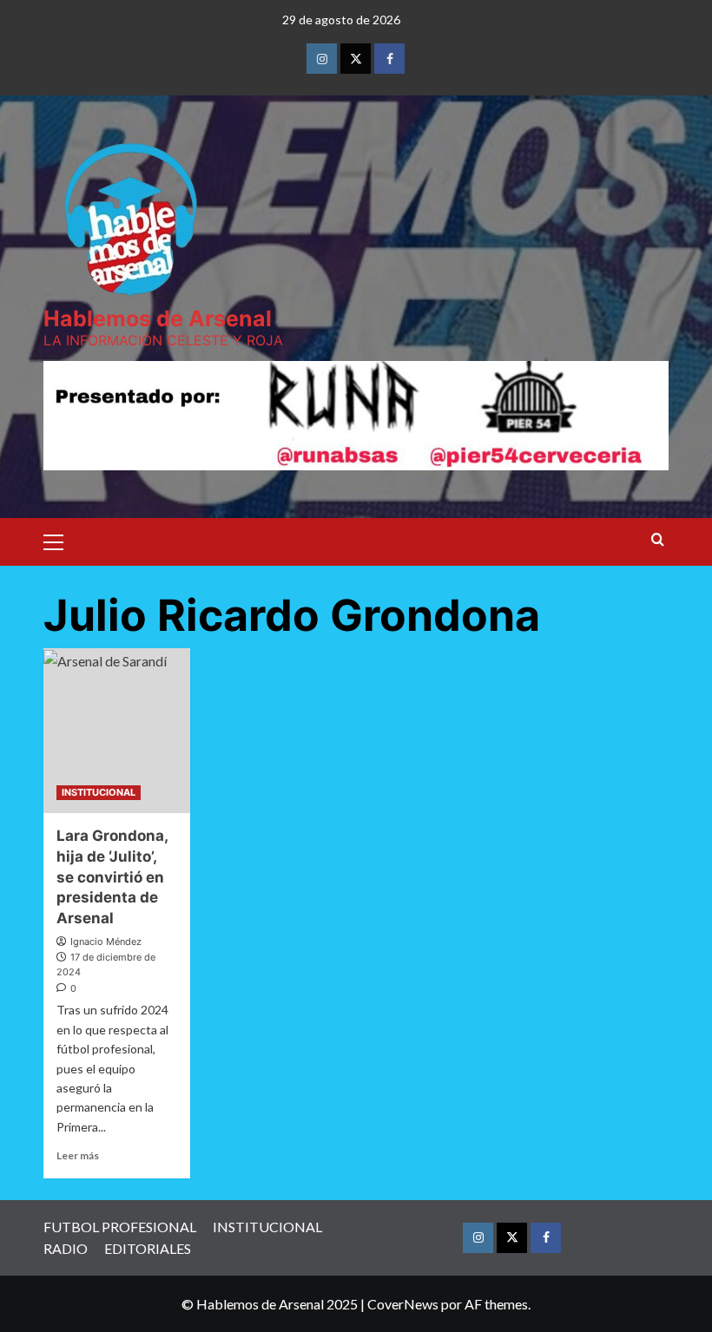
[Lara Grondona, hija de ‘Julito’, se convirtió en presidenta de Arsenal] (116, 730)
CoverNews (402, 1304)
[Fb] (389, 58)
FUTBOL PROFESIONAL (119, 1226)
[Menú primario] (60, 539)
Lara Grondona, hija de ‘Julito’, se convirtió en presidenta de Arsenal (112, 877)
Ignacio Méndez (106, 941)
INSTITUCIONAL (98, 792)
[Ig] (322, 58)
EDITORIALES (147, 1248)
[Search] (658, 540)
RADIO (65, 1248)
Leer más (77, 1155)
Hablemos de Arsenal (157, 318)
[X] (355, 58)
